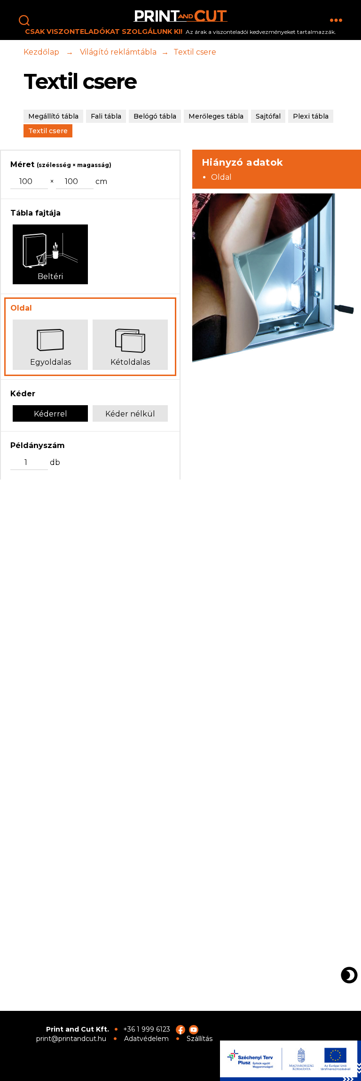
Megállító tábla (53, 116)
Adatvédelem (146, 1038)
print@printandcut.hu (71, 1038)
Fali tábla (106, 116)
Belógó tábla (154, 116)
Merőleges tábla (215, 116)
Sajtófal (268, 116)
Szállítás (199, 1038)
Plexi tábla (311, 116)
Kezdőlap (41, 52)
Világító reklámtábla (118, 52)
